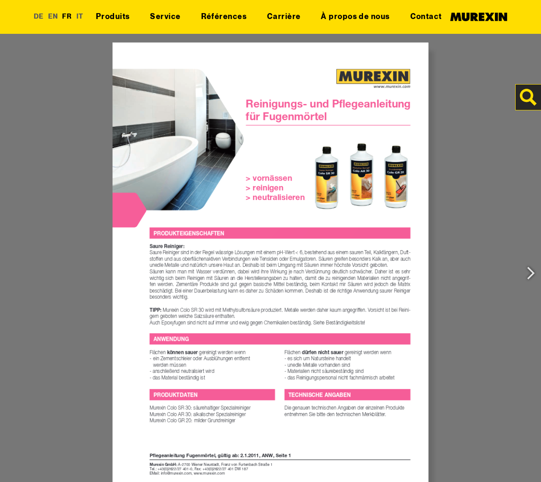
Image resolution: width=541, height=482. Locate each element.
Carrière (284, 17)
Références (224, 17)
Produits (113, 17)
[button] (18, 463)
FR (67, 16)
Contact (426, 17)
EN (53, 16)
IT (80, 16)
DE (39, 16)
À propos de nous (355, 17)
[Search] (528, 97)
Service (165, 17)
